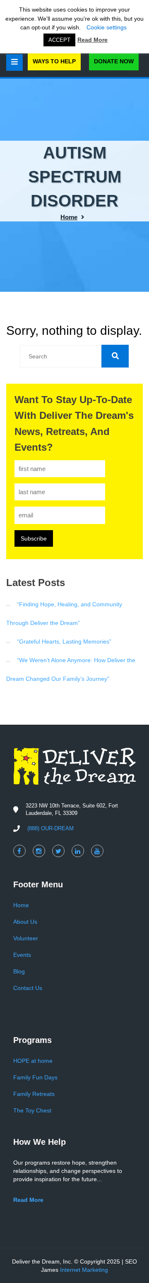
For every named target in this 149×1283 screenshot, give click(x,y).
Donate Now (114, 61)
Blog (19, 971)
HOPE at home (33, 1060)
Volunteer (25, 938)
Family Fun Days (35, 1077)
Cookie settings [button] (107, 27)
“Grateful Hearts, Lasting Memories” (64, 641)
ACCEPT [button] (59, 40)
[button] (115, 356)
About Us (25, 921)
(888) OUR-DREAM (50, 828)
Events (22, 954)
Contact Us (27, 988)
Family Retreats (34, 1094)
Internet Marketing (84, 1269)
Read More (92, 39)
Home (68, 217)
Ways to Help (54, 61)
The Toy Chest (32, 1110)
